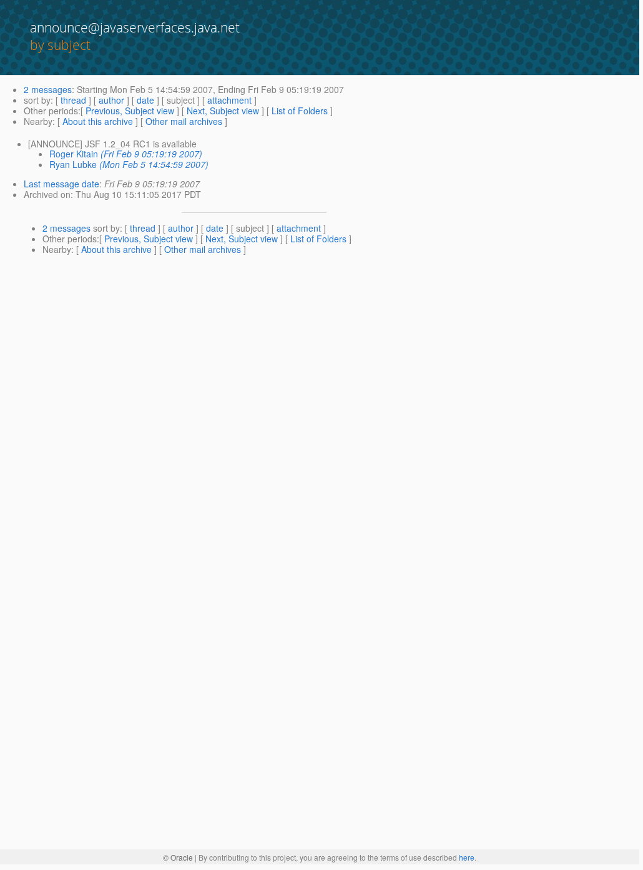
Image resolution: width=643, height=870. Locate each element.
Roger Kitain (73, 153)
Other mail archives (183, 121)
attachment (229, 100)
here (466, 857)
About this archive (97, 121)
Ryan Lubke (73, 164)
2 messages (48, 89)
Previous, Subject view (130, 110)
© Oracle (178, 857)
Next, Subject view (223, 110)
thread (73, 100)
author (111, 100)
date (145, 100)
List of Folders (300, 110)
